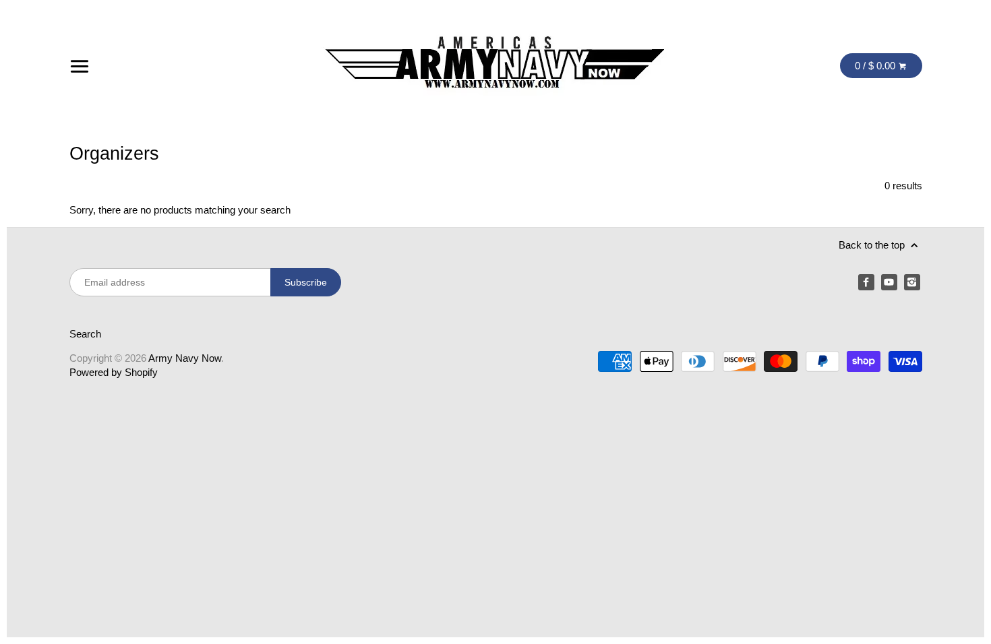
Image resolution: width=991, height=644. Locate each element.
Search (85, 334)
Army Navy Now (184, 358)
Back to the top (873, 245)
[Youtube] (889, 282)
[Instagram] (912, 282)
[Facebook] (866, 282)
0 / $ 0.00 (876, 65)
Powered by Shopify (113, 372)
